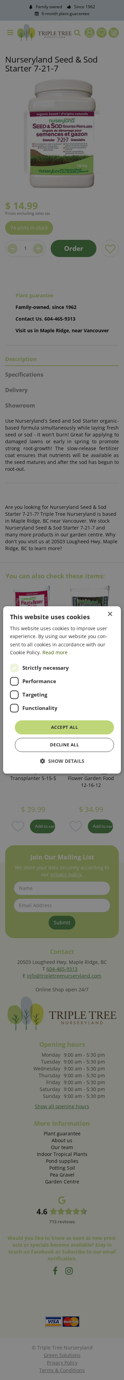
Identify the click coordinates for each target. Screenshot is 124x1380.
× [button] (109, 614)
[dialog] (62, 690)
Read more (55, 652)
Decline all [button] (64, 745)
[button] (62, 761)
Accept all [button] (64, 727)
